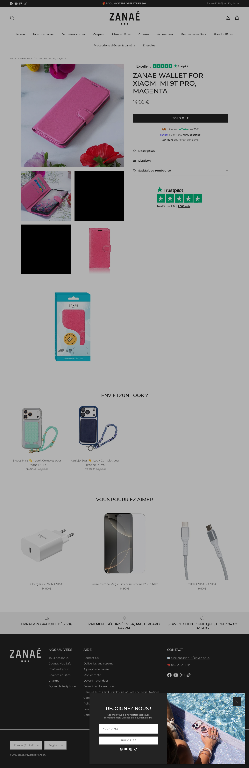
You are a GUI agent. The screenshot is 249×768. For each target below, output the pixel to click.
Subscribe (128, 740)
